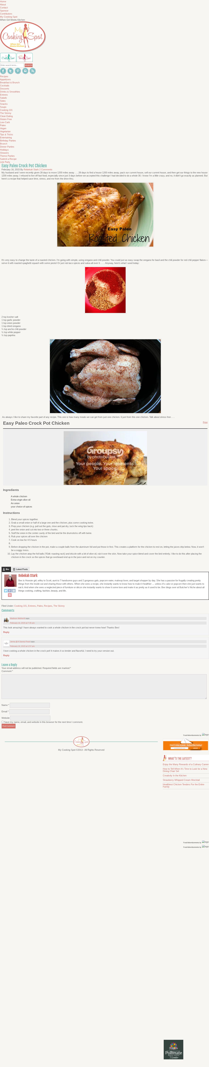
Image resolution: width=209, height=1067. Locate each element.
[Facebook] (10, 591)
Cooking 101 (20, 606)
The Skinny (59, 606)
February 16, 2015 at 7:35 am (22, 623)
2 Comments (45, 169)
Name (5, 705)
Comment (7, 671)
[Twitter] (6, 591)
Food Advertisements (191, 735)
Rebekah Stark (27, 575)
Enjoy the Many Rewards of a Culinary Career (186, 764)
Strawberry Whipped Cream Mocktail (181, 780)
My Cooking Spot (8, 16)
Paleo (40, 606)
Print (205, 422)
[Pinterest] (10, 595)
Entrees (32, 606)
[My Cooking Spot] (185, 750)
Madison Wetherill (17, 618)
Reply (6, 632)
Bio (7, 569)
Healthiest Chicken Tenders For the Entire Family (183, 785)
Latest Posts (22, 569)
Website (6, 718)
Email (5, 711)
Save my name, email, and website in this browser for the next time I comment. (43, 722)
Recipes (48, 606)
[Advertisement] (186, 897)
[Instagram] (14, 591)
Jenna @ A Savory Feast (20, 642)
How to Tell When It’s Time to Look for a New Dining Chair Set (185, 769)
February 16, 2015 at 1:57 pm (22, 646)
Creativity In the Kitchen (175, 775)
